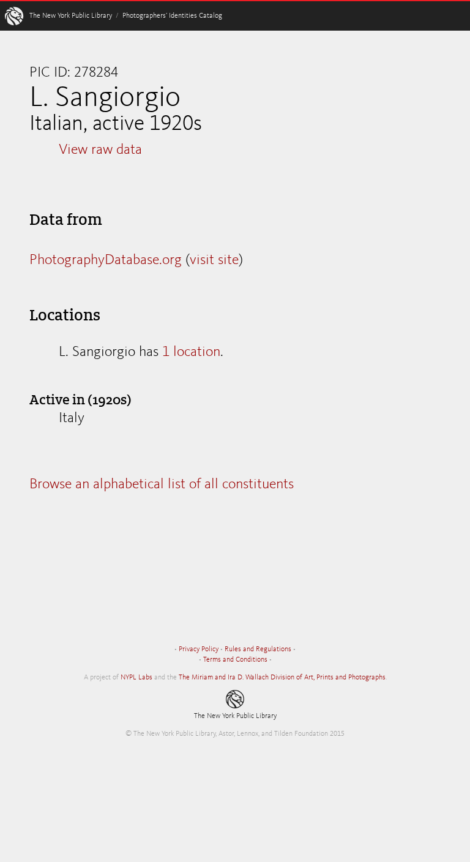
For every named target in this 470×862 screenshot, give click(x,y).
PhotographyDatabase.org (105, 260)
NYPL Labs (136, 677)
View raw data (100, 150)
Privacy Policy (198, 649)
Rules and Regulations (258, 649)
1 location (191, 352)
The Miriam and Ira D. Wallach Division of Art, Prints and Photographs (282, 677)
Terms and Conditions (235, 660)
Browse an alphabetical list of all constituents (161, 484)
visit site (214, 260)
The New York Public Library (70, 16)
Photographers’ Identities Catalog (172, 16)
